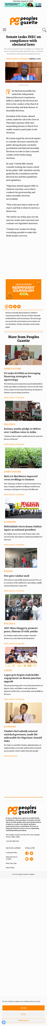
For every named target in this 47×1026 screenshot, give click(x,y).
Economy (10, 522)
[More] (19, 306)
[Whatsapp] (15, 306)
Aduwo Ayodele (11, 756)
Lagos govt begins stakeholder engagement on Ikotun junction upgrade (22, 678)
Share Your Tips (11, 863)
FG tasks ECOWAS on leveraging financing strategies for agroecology (22, 376)
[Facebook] (6, 306)
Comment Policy (11, 852)
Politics (9, 424)
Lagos (8, 670)
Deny (23, 1014)
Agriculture (12, 368)
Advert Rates (10, 867)
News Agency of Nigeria (17, 59)
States (8, 571)
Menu (16, 30)
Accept (23, 1008)
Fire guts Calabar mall (16, 575)
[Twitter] (11, 306)
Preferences (23, 1020)
